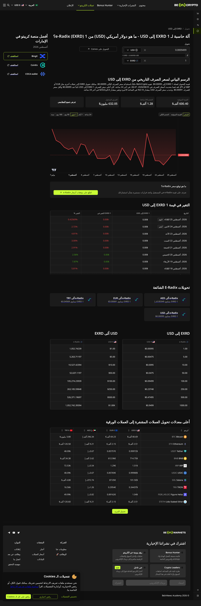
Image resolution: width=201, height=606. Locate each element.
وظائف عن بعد (14, 554)
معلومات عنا (61, 549)
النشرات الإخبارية (127, 5)
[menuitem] (197, 13)
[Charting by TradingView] (54, 170)
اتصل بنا (16, 559)
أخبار (42, 549)
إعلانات (17, 549)
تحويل (187, 28)
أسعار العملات (38, 554)
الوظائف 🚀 (61, 554)
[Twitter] (18, 533)
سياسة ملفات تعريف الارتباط (24, 586)
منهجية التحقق (14, 564)
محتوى (142, 5)
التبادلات (40, 559)
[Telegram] (9, 533)
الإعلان (70, 5)
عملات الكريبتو (87, 5)
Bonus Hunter (105, 5)
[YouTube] (13, 533)
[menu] (197, 22)
